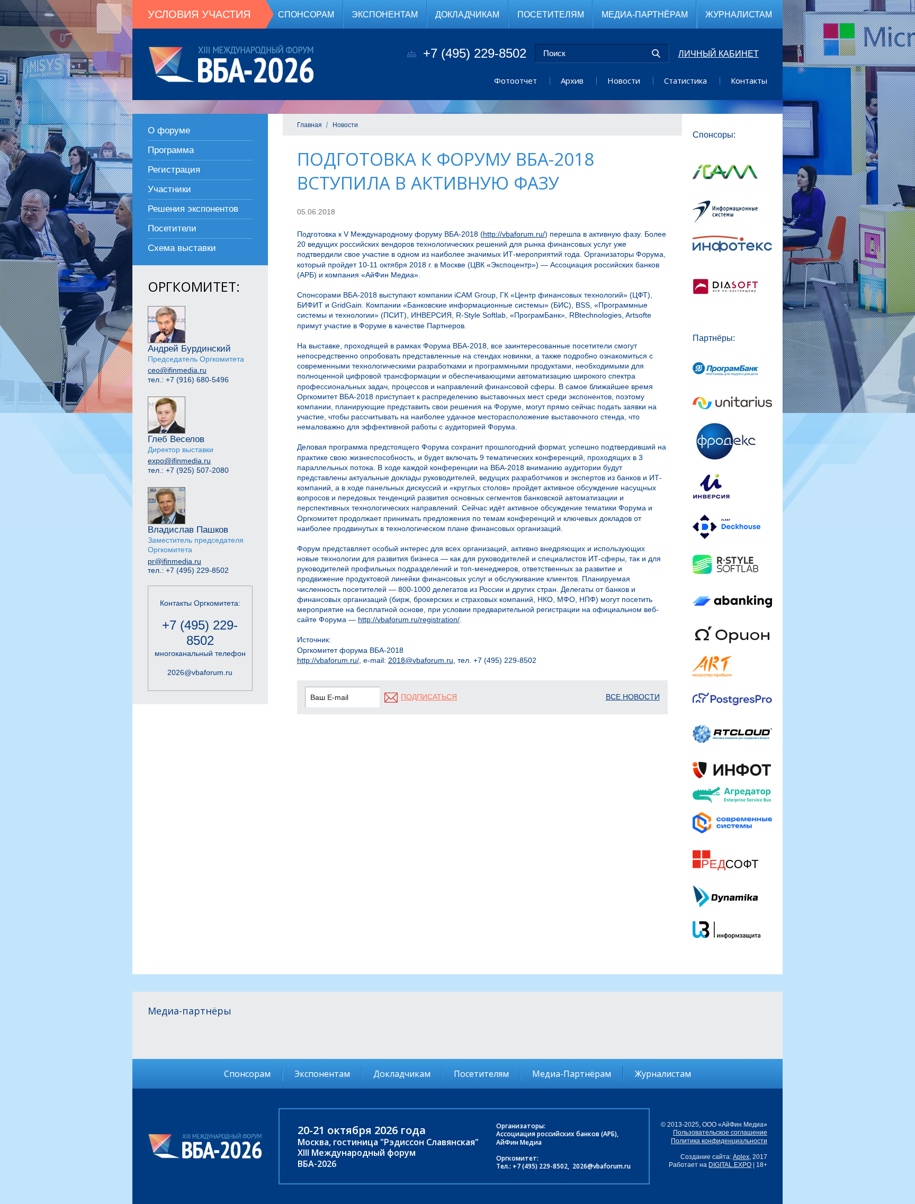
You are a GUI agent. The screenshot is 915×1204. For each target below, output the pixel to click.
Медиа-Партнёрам (645, 14)
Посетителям (550, 14)
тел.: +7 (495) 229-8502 (188, 570)
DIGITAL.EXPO (729, 1165)
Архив (572, 80)
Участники (169, 189)
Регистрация (174, 170)
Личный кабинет (718, 53)
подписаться (429, 697)
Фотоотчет (515, 80)
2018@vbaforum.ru (420, 660)
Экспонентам (385, 14)
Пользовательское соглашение (720, 1132)
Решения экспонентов (193, 209)
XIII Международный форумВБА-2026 (357, 1158)
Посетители (172, 228)
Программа (171, 150)
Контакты (749, 80)
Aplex (741, 1157)
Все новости (633, 697)
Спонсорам (306, 14)
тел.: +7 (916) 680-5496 (188, 379)
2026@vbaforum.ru (199, 672)
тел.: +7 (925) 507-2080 (188, 470)
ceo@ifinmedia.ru (177, 370)
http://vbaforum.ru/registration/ (409, 619)
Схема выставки (182, 248)
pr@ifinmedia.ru (174, 561)
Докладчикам (467, 14)
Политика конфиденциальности (719, 1141)
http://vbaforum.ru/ (514, 234)
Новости (623, 80)
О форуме (169, 130)
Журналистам (738, 14)
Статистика (685, 80)
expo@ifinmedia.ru (179, 460)
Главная (309, 125)
